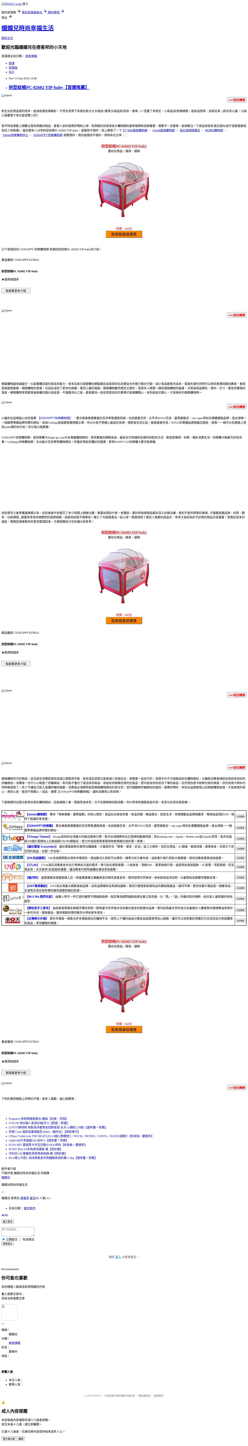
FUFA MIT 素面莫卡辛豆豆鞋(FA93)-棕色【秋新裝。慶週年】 (48, 1144)
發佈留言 (7, 1243)
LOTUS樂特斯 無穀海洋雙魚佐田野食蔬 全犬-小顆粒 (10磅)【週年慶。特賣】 (58, 1127)
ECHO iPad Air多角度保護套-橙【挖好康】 (36, 1149)
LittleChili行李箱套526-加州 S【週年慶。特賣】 (39, 1140)
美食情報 (31, 56)
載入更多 (7, 1221)
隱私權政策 (144, 1395)
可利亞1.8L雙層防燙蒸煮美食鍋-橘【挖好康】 (38, 1153)
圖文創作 (30, 1208)
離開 (21, 1438)
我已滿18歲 (9, 1438)
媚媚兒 (5, 1177)
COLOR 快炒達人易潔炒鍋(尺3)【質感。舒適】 (39, 1123)
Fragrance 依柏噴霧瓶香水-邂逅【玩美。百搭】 (38, 1118)
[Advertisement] (124, 349)
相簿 (12, 63)
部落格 (13, 67)
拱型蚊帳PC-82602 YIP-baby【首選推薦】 (49, 87)
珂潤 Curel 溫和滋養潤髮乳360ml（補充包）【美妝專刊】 (44, 1131)
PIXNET (97, 1395)
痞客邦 (24, 1198)
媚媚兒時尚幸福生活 (27, 28)
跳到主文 (7, 38)
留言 (33, 1198)
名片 (12, 72)
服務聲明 (158, 1395)
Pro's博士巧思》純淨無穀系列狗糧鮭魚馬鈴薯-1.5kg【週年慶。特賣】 (53, 1157)
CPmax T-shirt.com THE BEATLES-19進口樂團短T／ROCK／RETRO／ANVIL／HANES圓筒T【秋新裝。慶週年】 (81, 1136)
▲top (4, 1214)
